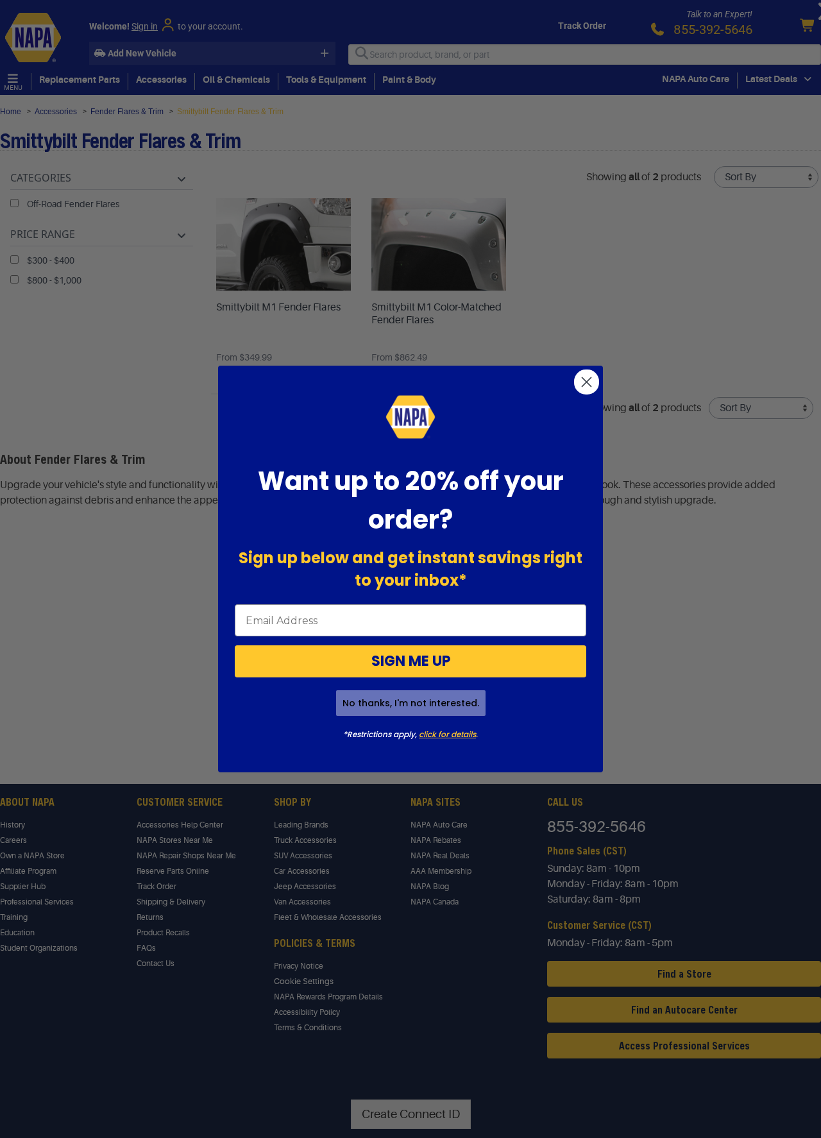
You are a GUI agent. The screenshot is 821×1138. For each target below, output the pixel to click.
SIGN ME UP (410, 661)
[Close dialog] (586, 382)
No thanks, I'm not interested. (411, 703)
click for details (447, 734)
